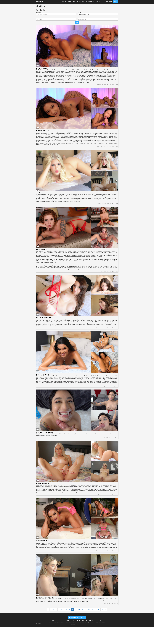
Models (69, 2)
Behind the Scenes (80, 2)
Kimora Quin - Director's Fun (42, 130)
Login (110, 2)
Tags (37, 17)
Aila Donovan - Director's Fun (42, 540)
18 (98, 610)
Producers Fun (39, 2)
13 (82, 610)
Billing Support (94, 620)
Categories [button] (98, 2)
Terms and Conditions (61, 620)
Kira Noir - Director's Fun (42, 68)
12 (79, 610)
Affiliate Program (102, 620)
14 (85, 610)
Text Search (38, 12)
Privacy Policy (51, 620)
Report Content (86, 620)
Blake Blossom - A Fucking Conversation (45, 597)
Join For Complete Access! (77, 617)
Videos (74, 2)
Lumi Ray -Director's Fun (41, 250)
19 (102, 610)
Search (64, 2)
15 (89, 610)
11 (75, 610)
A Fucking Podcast (90, 2)
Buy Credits (105, 2)
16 (92, 610)
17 (95, 610)
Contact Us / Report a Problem (74, 620)
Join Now (115, 2)
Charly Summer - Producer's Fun (43, 317)
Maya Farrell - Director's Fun (42, 374)
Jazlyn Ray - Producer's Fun (42, 193)
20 (105, 610)
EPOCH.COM (73, 624)
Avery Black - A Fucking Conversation (44, 432)
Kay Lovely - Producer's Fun (42, 484)
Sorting (79, 12)
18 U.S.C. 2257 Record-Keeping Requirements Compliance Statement (90, 622)
